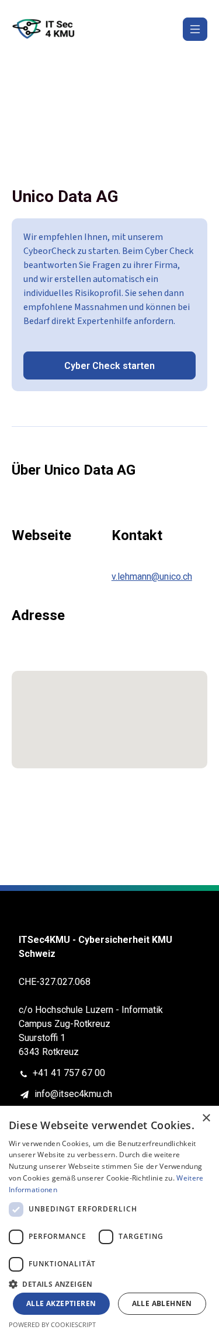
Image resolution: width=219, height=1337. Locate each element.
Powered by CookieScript (52, 1324)
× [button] (205, 1118)
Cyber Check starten (109, 365)
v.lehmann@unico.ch (152, 576)
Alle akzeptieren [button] (61, 1303)
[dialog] (109, 1221)
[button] (109, 1283)
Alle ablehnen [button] (162, 1303)
